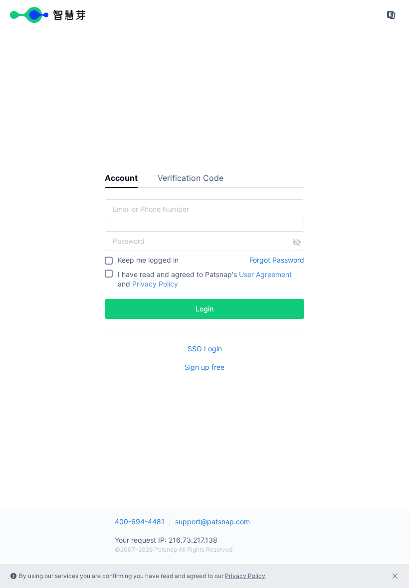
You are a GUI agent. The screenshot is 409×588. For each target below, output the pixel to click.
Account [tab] (121, 178)
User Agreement (265, 274)
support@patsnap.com (212, 521)
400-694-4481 (140, 521)
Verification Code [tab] (190, 178)
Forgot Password (276, 260)
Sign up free (204, 367)
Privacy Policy (155, 284)
